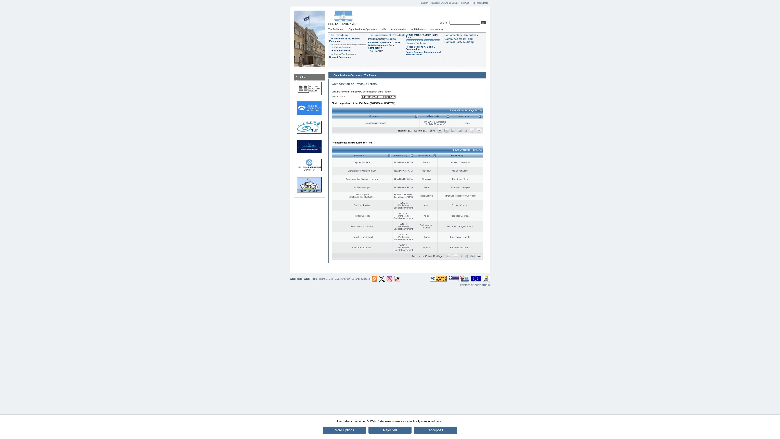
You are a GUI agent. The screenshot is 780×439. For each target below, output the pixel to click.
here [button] (438, 421)
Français (434, 3)
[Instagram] (389, 278)
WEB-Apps (310, 278)
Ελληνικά (445, 3)
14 (453, 130)
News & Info (436, 29)
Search (444, 23)
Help (473, 3)
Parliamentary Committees (461, 35)
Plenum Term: (338, 96)
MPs (384, 29)
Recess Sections (416, 43)
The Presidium (338, 35)
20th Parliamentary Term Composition (381, 46)
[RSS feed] (374, 278)
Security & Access (361, 278)
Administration (398, 29)
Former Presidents (342, 47)
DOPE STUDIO (482, 285)
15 (459, 130)
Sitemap (465, 3)
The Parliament (336, 29)
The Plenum (375, 50)
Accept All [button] (436, 430)
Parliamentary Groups (382, 38)
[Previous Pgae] (446, 130)
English (424, 3)
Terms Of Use (326, 278)
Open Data (482, 3)
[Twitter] (382, 278)
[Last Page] (479, 256)
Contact (455, 3)
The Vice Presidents (339, 50)
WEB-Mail (296, 278)
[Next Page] (472, 256)
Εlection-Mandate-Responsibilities (350, 44)
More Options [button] (344, 430)
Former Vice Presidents (345, 54)
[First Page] (439, 130)
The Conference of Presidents (386, 35)
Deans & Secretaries (340, 57)
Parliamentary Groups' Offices (384, 42)
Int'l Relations (418, 29)
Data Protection (342, 278)
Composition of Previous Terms (423, 40)
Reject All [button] (390, 430)
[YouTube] (397, 278)
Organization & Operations (363, 29)
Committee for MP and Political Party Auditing (459, 40)
